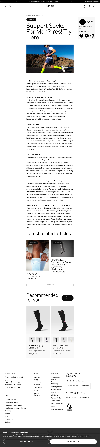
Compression (40, 15)
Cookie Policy (83, 436)
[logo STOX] (50, 6)
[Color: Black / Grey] (32, 340)
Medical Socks (56, 406)
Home (28, 15)
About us (37, 377)
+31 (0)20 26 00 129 (16, 377)
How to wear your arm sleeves (15, 408)
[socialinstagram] (78, 393)
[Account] (89, 6)
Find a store (9, 419)
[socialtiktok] (81, 393)
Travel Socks (56, 401)
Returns (7, 414)
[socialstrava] (84, 393)
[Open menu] (5, 6)
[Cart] (94, 6)
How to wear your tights (13, 405)
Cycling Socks (56, 389)
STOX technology (38, 381)
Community (38, 387)
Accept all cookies (73, 441)
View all (67, 298)
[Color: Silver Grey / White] (64, 340)
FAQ (6, 416)
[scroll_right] (45, 340)
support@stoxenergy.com (14, 382)
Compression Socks (56, 378)
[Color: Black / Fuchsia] (56, 340)
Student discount (37, 394)
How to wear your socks (13, 402)
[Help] (85, 6)
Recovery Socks (57, 409)
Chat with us (17, 385)
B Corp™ (37, 385)
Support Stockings (54, 383)
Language (82, 397)
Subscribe (86, 386)
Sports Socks (56, 398)
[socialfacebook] (75, 393)
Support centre (10, 400)
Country (68, 397)
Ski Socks (54, 395)
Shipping (8, 411)
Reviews (8, 422)
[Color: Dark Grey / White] (39, 340)
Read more (50, 285)
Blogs (33, 15)
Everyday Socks (57, 404)
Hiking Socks (55, 392)
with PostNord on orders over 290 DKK (41, 1)
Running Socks (56, 387)
